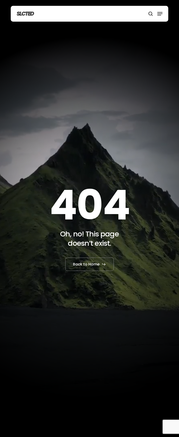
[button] (159, 13)
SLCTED (25, 14)
